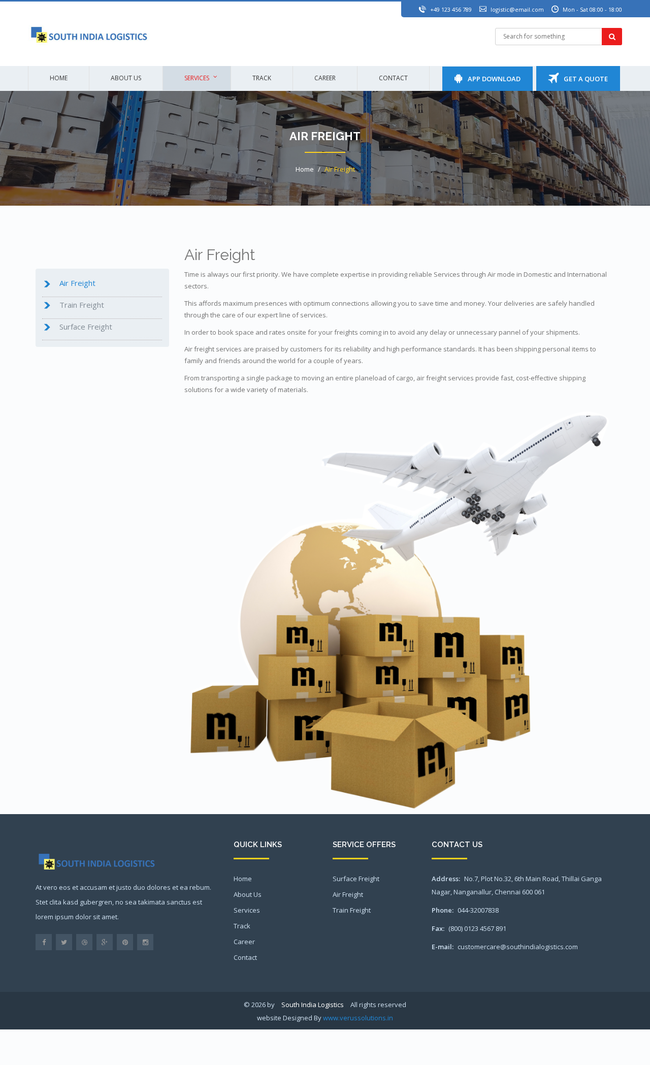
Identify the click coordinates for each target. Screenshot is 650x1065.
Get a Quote (583, 78)
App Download (492, 78)
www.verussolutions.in (358, 1017)
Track (261, 78)
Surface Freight (356, 878)
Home (59, 78)
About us (126, 78)
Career (325, 78)
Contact (393, 78)
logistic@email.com (517, 9)
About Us (248, 894)
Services (196, 78)
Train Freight (352, 910)
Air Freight (339, 169)
